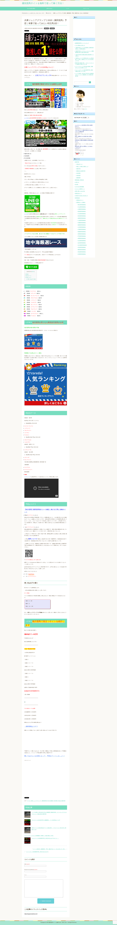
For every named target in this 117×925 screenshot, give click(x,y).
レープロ (26, 118)
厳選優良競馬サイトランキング (82, 43)
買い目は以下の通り (31, 279)
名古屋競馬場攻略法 (82, 245)
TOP (33, 13)
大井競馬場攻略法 (82, 227)
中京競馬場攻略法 (82, 213)
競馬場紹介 (77, 197)
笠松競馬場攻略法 (82, 247)
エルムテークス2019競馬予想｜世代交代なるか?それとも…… (45, 838)
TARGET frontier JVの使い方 (81, 195)
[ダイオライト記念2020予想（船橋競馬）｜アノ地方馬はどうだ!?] (27, 824)
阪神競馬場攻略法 (82, 211)
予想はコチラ (28, 277)
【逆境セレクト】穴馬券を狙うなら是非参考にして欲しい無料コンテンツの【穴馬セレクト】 (84, 59)
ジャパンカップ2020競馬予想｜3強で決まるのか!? (37, 851)
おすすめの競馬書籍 (79, 186)
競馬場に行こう (80, 200)
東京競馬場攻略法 (82, 204)
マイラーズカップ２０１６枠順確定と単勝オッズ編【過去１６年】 (39, 835)
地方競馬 (52, 28)
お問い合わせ (49, 8)
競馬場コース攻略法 (81, 202)
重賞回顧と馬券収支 (79, 179)
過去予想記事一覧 (78, 117)
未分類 (76, 184)
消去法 (59, 800)
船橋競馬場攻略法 (82, 231)
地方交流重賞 (50, 800)
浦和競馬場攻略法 (82, 233)
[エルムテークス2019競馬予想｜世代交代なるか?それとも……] (27, 842)
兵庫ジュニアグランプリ (36, 800)
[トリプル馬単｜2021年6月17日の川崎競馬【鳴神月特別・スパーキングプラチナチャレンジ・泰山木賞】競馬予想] (27, 816)
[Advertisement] (34, 770)
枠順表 (27, 274)
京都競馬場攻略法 (82, 209)
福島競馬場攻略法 (82, 218)
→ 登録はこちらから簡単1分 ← (45, 229)
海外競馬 (78, 175)
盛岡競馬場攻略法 (82, 238)
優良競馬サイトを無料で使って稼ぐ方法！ (43, 3)
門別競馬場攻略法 (82, 236)
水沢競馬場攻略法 (82, 240)
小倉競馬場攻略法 (82, 220)
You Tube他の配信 (31, 8)
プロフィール (86, 8)
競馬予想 (46, 28)
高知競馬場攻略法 (82, 251)
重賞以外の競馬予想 (81, 171)
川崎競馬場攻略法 (82, 229)
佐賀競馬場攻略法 (82, 254)
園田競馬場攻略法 (82, 249)
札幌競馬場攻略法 (82, 222)
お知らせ (77, 182)
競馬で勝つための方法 (80, 191)
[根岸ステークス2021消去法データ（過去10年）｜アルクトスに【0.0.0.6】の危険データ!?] (27, 832)
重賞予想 (78, 168)
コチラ (85, 108)
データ (28, 800)
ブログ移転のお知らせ (80, 45)
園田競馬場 (44, 800)
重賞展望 (78, 177)
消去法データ (28, 275)
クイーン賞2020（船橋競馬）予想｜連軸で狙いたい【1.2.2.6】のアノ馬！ (49, 849)
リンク (67, 8)
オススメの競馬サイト (80, 188)
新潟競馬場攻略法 (82, 215)
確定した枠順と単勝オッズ (82, 166)
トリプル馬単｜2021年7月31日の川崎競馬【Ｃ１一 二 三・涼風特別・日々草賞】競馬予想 (84, 75)
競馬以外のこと (78, 193)
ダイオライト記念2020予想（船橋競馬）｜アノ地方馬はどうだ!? (46, 820)
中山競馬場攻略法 (82, 206)
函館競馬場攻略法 (82, 224)
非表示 (33, 271)
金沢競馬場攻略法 (82, 242)
